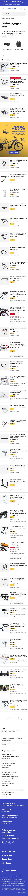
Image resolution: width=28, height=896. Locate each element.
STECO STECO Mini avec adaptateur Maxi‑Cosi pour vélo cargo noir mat (17, 481)
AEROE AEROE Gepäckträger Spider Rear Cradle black (18, 670)
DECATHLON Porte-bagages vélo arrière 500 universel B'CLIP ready (18, 234)
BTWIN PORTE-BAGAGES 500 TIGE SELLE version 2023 (18, 175)
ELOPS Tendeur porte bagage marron (18, 328)
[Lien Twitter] (6, 842)
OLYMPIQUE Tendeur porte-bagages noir (17, 248)
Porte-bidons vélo (7, 781)
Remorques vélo (6, 787)
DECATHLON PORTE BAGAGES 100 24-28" (18, 219)
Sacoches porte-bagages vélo (10, 776)
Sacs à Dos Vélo (18, 49)
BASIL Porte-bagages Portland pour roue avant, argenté (17, 641)
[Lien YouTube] (9, 842)
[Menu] (3, 9)
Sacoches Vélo (7, 49)
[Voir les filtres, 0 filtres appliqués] (4, 56)
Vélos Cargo (5, 785)
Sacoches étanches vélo (8, 761)
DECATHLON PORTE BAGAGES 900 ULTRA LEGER (18, 160)
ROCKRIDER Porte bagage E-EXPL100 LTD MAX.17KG (18, 420)
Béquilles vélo (5, 767)
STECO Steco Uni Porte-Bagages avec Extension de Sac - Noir (18, 686)
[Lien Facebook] (3, 842)
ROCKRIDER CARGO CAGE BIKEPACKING (17, 190)
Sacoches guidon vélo (8, 778)
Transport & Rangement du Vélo (10, 756)
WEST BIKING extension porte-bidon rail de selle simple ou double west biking (18, 512)
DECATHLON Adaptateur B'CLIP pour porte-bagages (17, 406)
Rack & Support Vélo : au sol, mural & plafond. (14, 790)
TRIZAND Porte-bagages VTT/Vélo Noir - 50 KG (17, 543)
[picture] (4, 67)
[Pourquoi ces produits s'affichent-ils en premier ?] (2, 60)
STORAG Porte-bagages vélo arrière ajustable (18, 391)
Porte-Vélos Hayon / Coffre (9, 772)
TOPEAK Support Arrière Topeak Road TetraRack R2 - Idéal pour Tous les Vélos (18, 625)
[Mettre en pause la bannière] (22, 3)
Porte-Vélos (5, 796)
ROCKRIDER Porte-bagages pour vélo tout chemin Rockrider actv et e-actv (18, 81)
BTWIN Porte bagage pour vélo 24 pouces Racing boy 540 (17, 580)
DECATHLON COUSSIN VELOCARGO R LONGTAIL (17, 94)
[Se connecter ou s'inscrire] (21, 9)
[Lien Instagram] (13, 842)
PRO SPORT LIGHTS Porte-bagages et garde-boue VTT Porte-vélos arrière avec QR (18, 293)
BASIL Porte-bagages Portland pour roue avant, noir (18, 450)
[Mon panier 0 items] (24, 9)
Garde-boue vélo (6, 794)
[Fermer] (25, 3)
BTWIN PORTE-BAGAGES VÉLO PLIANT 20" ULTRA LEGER (18, 263)
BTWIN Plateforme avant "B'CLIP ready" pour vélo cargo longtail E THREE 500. (17, 110)
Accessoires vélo (6, 770)
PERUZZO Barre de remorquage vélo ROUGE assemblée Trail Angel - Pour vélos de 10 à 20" (18, 345)
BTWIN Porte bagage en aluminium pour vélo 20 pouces (17, 363)
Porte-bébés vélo (6, 765)
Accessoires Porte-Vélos (8, 763)
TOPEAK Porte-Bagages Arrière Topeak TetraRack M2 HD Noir (18, 528)
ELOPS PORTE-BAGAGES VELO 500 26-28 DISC (18, 63)
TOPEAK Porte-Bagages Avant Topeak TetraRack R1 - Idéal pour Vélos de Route (18, 594)
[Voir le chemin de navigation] (2, 18)
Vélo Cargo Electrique (8, 783)
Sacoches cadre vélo (7, 754)
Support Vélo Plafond (7, 774)
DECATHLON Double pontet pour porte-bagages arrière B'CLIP (18, 467)
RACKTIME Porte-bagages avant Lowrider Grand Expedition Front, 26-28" (17, 497)
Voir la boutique (14, 152)
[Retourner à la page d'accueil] (12, 9)
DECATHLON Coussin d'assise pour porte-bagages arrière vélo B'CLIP (18, 205)
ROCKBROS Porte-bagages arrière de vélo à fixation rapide (18, 378)
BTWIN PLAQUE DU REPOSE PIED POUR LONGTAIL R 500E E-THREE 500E (18, 436)
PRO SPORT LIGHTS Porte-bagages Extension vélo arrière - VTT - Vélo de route (18, 308)
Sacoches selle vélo (7, 758)
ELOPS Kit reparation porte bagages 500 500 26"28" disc (18, 564)
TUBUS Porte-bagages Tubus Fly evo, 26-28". (18, 609)
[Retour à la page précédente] (8, 718)
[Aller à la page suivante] (20, 718)
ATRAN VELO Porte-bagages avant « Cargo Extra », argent (18, 655)
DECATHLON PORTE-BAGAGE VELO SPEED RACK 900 (18, 277)
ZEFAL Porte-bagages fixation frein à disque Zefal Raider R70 (18, 702)
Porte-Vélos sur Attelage (8, 792)
